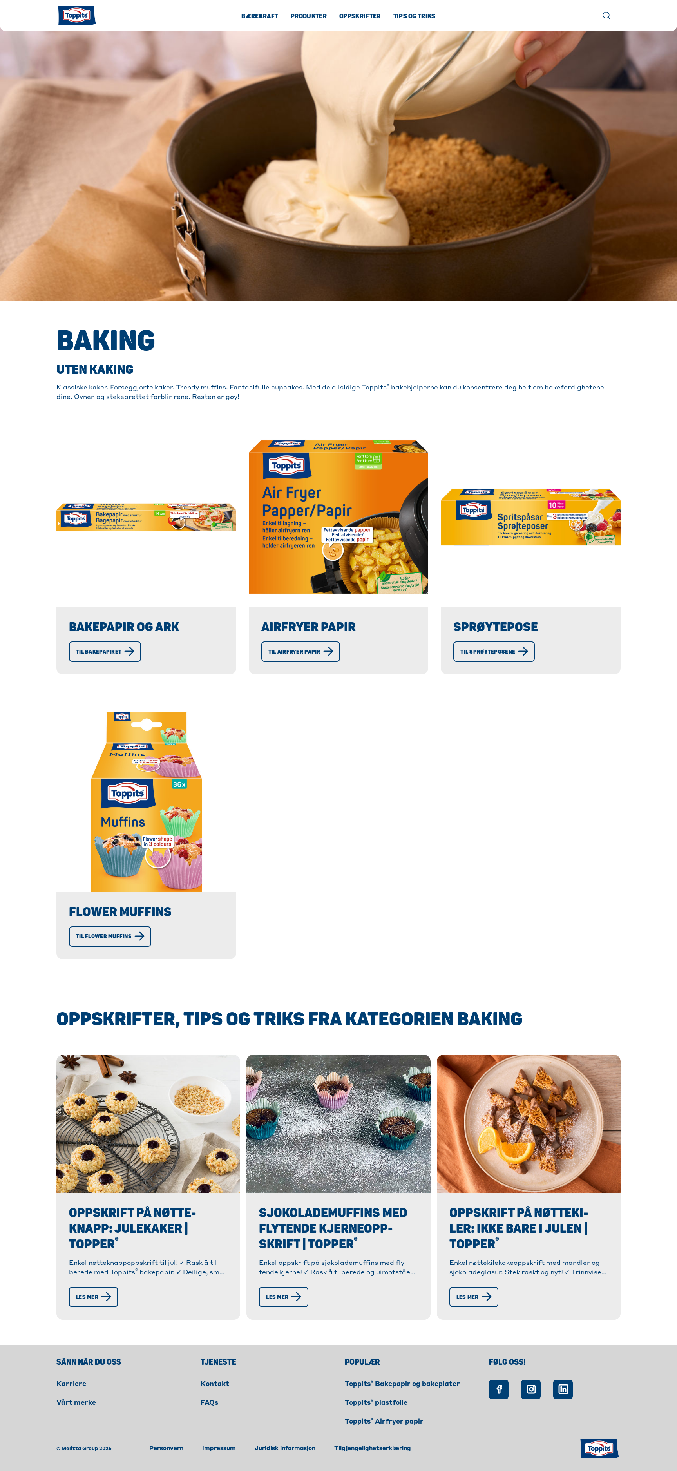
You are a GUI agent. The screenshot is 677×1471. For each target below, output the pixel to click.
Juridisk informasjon (285, 1448)
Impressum (219, 1448)
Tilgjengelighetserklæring (372, 1448)
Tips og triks (414, 16)
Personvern (166, 1448)
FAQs (209, 1403)
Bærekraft (259, 16)
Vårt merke (76, 1403)
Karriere (71, 1384)
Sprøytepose (495, 627)
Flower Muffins (120, 912)
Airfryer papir (308, 627)
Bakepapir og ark (124, 627)
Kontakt (215, 1384)
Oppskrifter (360, 16)
